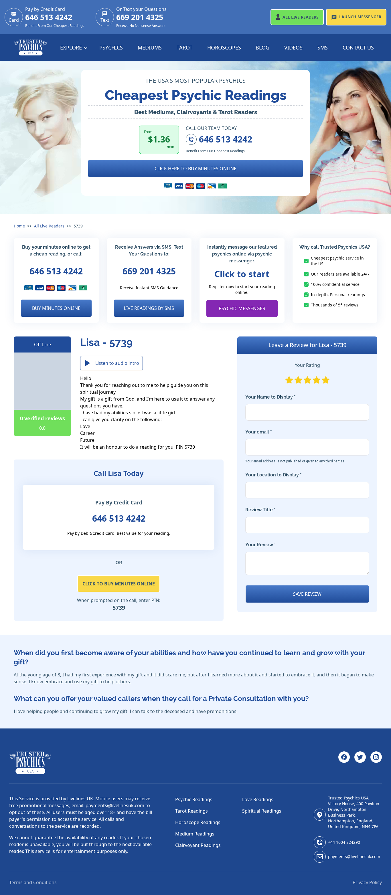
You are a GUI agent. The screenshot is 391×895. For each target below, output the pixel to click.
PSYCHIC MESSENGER (242, 308)
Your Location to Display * (273, 475)
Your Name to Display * (270, 397)
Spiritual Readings (261, 811)
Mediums (150, 47)
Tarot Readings (191, 811)
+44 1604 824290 (344, 842)
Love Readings (257, 799)
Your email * (294, 446)
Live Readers (301, 17)
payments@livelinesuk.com (354, 856)
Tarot (184, 47)
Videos (293, 47)
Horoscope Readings (197, 822)
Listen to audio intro (117, 363)
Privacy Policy (367, 882)
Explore (71, 47)
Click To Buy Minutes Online (118, 584)
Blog (262, 47)
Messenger (360, 16)
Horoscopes (224, 47)
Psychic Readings (193, 799)
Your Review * (260, 544)
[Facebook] (344, 762)
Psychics (111, 47)
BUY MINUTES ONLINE (56, 308)
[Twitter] (360, 762)
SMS (322, 47)
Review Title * (260, 509)
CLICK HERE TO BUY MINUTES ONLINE (195, 168)
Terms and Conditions (33, 882)
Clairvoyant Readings (198, 845)
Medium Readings (194, 834)
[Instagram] (376, 762)
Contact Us (358, 47)
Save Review (307, 594)
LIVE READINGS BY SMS (149, 308)
